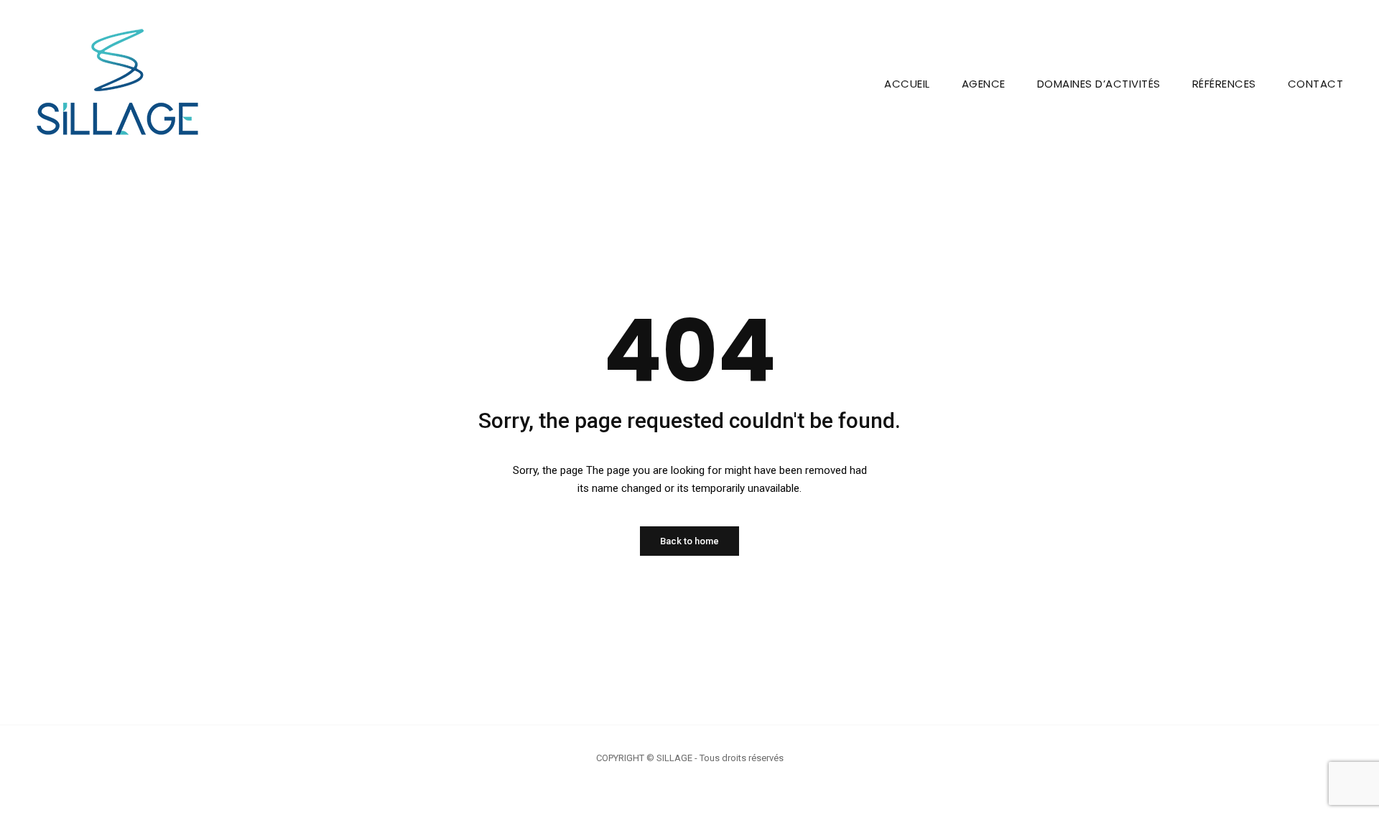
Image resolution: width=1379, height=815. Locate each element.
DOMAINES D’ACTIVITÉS (1099, 83)
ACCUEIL (907, 83)
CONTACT (1316, 83)
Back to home (689, 541)
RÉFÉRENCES (1224, 83)
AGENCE (984, 83)
